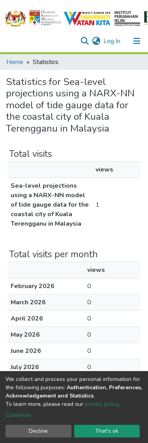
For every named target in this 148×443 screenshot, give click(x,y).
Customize (18, 415)
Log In (112, 41)
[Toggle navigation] (137, 41)
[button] (96, 41)
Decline (38, 431)
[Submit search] (85, 41)
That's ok (106, 431)
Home (14, 62)
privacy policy (101, 404)
